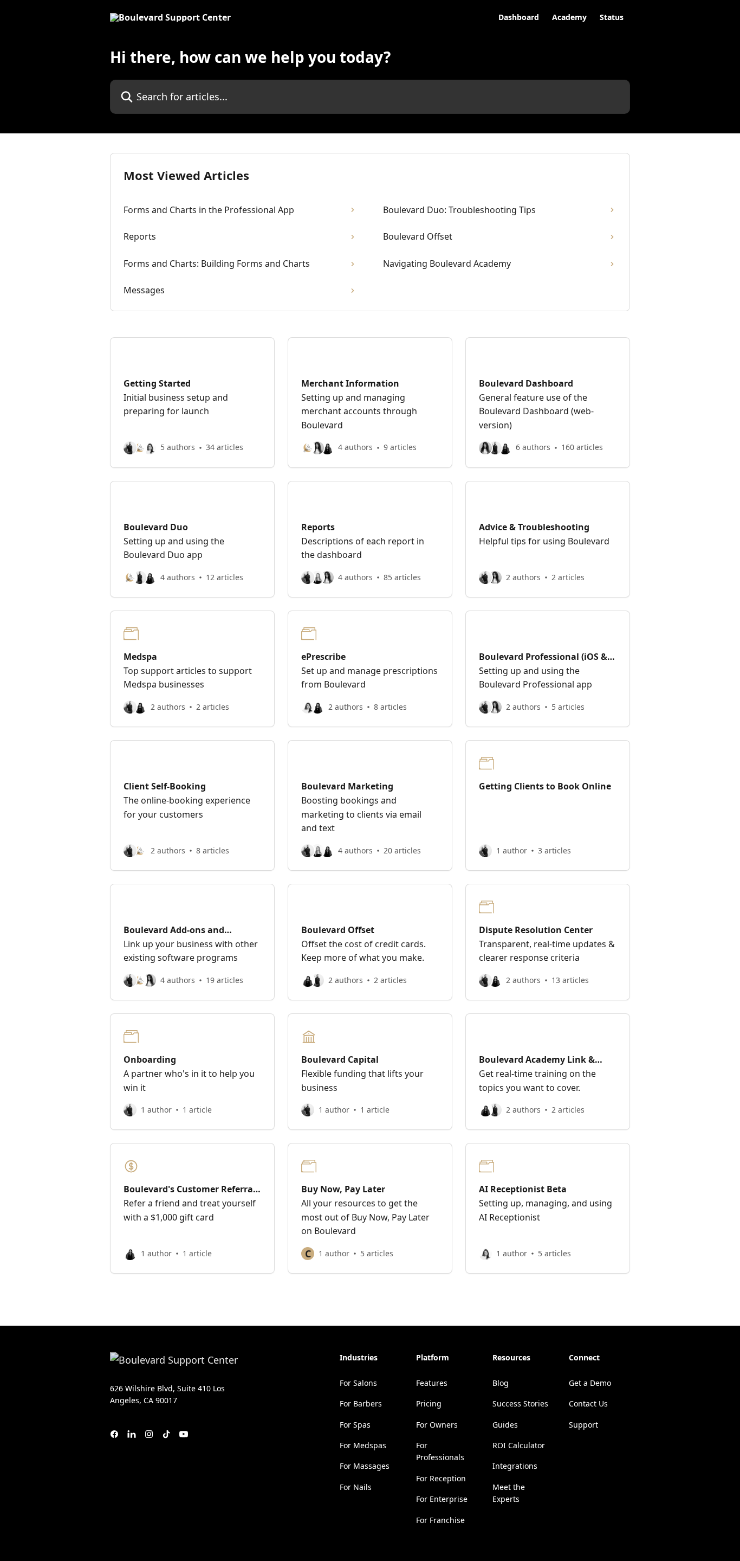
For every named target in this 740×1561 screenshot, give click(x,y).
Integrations (514, 1466)
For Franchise (440, 1520)
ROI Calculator (518, 1445)
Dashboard (518, 17)
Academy (569, 17)
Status (612, 17)
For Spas (355, 1424)
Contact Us (588, 1403)
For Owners (437, 1424)
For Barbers (361, 1403)
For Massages (365, 1466)
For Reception (441, 1478)
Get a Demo (590, 1383)
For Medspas (363, 1445)
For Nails (356, 1487)
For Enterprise (442, 1499)
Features (431, 1383)
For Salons (358, 1383)
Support (583, 1424)
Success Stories (520, 1403)
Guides (505, 1424)
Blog (500, 1383)
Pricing (429, 1403)
